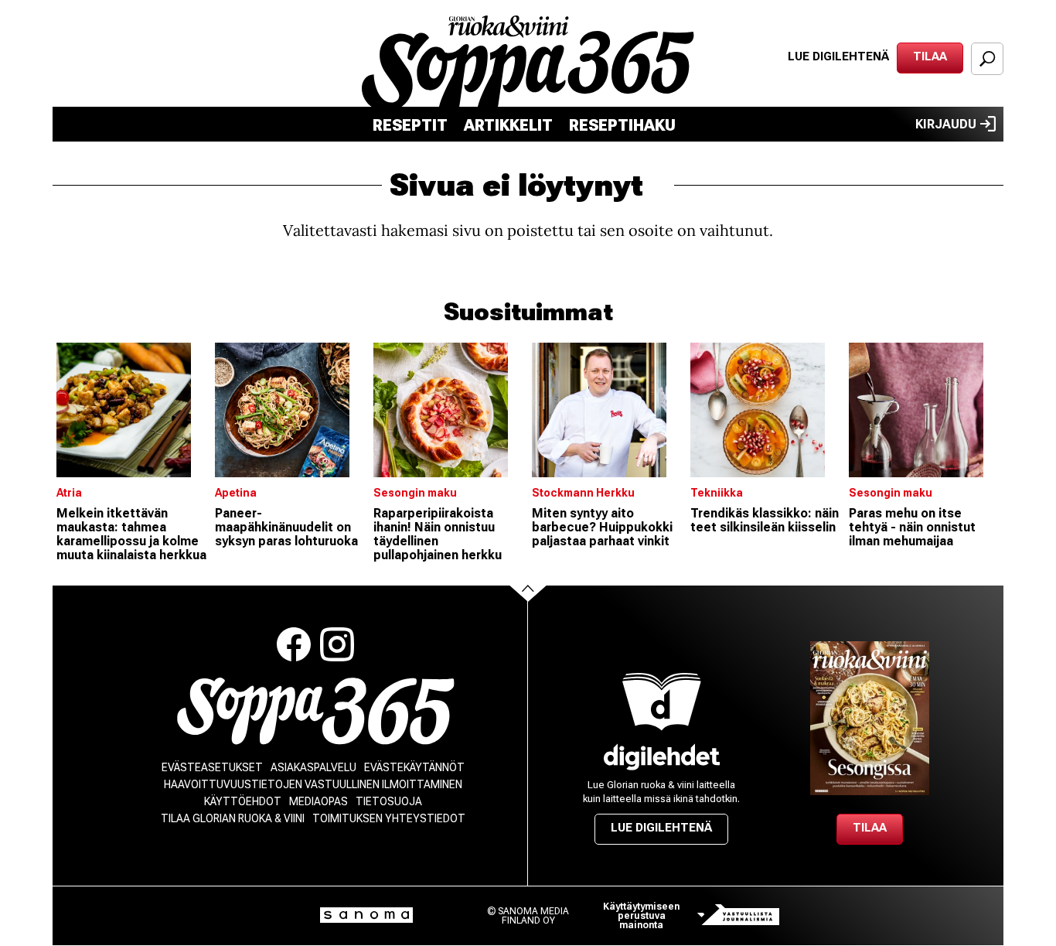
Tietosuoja (389, 801)
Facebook (294, 644)
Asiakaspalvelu (313, 767)
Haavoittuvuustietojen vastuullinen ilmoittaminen (313, 784)
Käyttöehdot (242, 801)
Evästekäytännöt (414, 767)
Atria (69, 493)
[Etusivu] (316, 711)
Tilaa (930, 56)
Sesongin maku (415, 493)
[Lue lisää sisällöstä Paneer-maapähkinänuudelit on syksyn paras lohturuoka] (290, 410)
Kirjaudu (945, 124)
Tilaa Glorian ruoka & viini (233, 818)
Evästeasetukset (212, 767)
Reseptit (410, 125)
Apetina (236, 493)
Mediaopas (318, 801)
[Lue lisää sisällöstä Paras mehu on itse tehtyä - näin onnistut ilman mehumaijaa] (924, 410)
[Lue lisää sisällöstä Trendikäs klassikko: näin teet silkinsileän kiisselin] (765, 410)
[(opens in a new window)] (662, 756)
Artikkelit (508, 125)
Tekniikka (716, 493)
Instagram (337, 644)
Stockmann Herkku (583, 493)
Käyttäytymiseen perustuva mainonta (641, 916)
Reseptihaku (622, 125)
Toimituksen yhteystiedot (388, 818)
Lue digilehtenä (838, 56)
